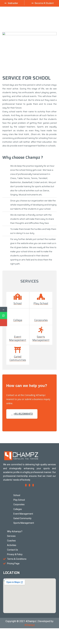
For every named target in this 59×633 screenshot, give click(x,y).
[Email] (3, 322)
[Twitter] (29, 485)
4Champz (29, 625)
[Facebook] (26, 485)
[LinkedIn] (33, 485)
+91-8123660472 (23, 414)
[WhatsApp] (3, 315)
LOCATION (11, 573)
